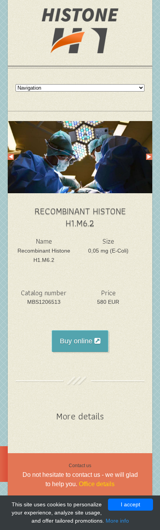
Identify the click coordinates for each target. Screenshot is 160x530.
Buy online (77, 341)
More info (117, 521)
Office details (97, 484)
